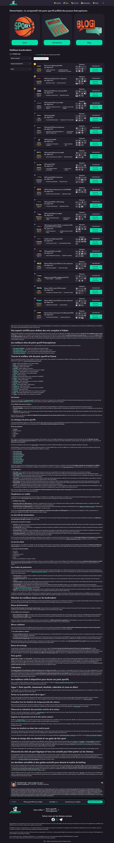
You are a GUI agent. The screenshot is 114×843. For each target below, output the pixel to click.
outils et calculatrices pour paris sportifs (64, 682)
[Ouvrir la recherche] (103, 3)
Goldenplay (16, 381)
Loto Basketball (90, 741)
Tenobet (15, 373)
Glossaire (82, 772)
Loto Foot (75, 3)
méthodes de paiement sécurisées (39, 571)
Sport (67, 3)
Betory (14, 363)
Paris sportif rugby (17, 457)
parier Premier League (65, 735)
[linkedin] (102, 783)
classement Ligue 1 (21, 719)
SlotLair (15, 378)
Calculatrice (57, 42)
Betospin (15, 382)
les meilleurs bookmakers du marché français (76, 335)
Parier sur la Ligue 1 (88, 699)
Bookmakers (86, 3)
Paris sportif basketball (18, 454)
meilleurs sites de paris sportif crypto (23, 587)
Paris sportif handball (18, 459)
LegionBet (15, 368)
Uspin (14, 374)
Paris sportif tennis (17, 462)
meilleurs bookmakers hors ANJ (73, 538)
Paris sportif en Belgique (19, 348)
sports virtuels (34, 444)
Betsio (14, 384)
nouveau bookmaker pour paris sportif (32, 360)
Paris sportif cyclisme (18, 456)
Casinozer (15, 391)
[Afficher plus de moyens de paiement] (85, 71)
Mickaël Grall (21, 783)
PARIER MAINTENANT (94, 802)
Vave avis (15, 389)
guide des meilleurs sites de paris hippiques (29, 759)
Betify (14, 392)
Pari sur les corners (17, 473)
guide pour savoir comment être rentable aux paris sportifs (26, 768)
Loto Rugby (81, 741)
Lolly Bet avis (16, 386)
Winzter (15, 370)
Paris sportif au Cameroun (19, 353)
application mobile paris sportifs (86, 506)
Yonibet (15, 394)
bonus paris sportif (29, 400)
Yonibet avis (16, 387)
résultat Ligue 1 (77, 706)
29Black (15, 379)
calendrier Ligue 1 (41, 712)
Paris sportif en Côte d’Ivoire (19, 351)
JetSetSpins (16, 366)
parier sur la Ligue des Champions (94, 735)
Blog (89, 42)
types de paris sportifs (68, 467)
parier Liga (72, 735)
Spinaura (15, 376)
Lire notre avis (96, 66)
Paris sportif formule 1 (18, 461)
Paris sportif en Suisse (18, 349)
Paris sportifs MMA (17, 453)
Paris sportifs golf (17, 451)
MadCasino (16, 371)
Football (58, 3)
